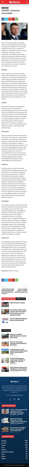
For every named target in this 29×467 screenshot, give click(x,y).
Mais (7, 7)
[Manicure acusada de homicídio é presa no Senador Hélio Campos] (5, 336)
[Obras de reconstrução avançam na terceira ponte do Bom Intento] (5, 343)
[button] (27, 2)
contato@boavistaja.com (17, 395)
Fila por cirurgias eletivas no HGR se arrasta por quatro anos (21, 290)
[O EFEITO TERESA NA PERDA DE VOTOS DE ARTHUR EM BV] (5, 320)
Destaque (7, 5)
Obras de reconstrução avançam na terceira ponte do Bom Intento (18, 343)
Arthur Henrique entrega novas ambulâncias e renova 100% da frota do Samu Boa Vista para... (18, 369)
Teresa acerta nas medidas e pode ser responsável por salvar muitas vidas (18, 429)
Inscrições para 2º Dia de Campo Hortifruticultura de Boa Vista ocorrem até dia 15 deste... (18, 352)
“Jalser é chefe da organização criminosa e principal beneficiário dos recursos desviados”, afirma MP (18, 412)
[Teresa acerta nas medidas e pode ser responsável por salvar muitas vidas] (5, 429)
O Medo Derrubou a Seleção (17, 303)
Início (2, 5)
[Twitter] (18, 399)
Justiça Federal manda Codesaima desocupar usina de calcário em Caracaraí (7, 291)
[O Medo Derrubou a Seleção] (5, 304)
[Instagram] (14, 399)
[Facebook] (10, 399)
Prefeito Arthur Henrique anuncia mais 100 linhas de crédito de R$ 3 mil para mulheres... (17, 361)
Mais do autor (21, 298)
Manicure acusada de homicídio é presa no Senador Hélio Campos (18, 336)
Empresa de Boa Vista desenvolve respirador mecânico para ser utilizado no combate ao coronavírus (18, 421)
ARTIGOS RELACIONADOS (8, 298)
